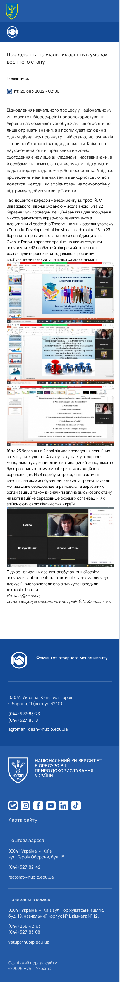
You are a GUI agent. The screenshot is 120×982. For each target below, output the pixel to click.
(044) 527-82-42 (24, 867)
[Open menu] (108, 32)
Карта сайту (22, 819)
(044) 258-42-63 (24, 926)
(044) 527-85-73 (24, 714)
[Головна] (12, 11)
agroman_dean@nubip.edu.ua (38, 729)
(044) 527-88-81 (24, 720)
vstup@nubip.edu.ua (28, 942)
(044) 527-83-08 (24, 932)
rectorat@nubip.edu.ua (31, 877)
